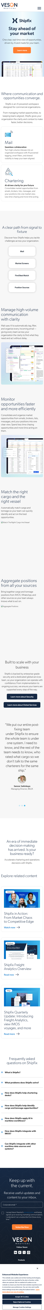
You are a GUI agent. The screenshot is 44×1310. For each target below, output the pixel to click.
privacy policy (29, 1212)
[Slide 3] (24, 805)
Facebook (19, 1252)
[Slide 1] (19, 805)
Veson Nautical (9, 6)
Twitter (24, 1252)
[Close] (37, 1268)
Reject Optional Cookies (22, 1302)
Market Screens (22, 263)
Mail (22, 251)
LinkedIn (15, 1252)
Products (21, 1260)
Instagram (28, 1252)
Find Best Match (22, 275)
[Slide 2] (22, 805)
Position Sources (22, 287)
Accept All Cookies (22, 1297)
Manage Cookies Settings (22, 1307)
